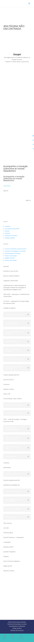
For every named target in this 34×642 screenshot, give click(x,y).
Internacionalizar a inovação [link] (12, 253)
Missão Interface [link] (11, 341)
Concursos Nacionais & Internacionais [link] (15, 249)
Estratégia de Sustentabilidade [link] (11, 428)
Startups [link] (7, 231)
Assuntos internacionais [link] (14, 314)
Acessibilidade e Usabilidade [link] (17, 626)
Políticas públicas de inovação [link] (13, 350)
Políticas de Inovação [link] (11, 260)
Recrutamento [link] (10, 456)
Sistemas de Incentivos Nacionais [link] (13, 368)
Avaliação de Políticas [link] (13, 509)
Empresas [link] (7, 233)
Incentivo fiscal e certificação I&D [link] (11, 323)
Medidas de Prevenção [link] (17, 630)
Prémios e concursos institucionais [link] (13, 438)
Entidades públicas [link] (10, 238)
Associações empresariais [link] (12, 228)
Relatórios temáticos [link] (13, 491)
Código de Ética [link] (17, 628)
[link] (8, 3)
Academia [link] (7, 226)
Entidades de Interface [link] (11, 235)
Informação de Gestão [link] (13, 413)
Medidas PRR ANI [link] (10, 258)
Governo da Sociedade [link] (13, 405)
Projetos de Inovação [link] (11, 256)
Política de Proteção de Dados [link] (17, 622)
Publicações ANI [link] (11, 517)
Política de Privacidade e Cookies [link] (17, 624)
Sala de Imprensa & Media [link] (12, 448)
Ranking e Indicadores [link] (13, 474)
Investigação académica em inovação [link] (14, 500)
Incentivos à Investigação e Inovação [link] (15, 251)
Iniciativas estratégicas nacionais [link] (13, 333)
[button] (29, 4)
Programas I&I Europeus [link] (14, 359)
